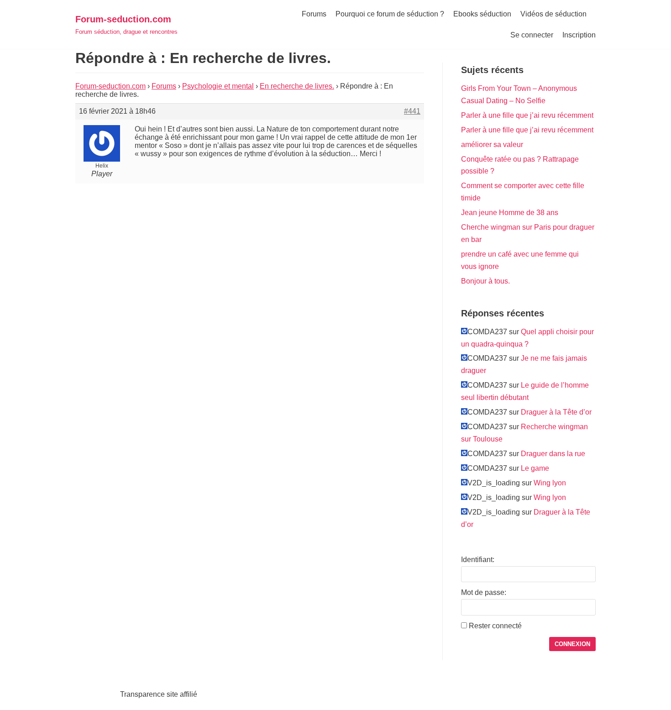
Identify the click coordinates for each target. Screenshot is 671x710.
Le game (535, 468)
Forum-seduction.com (110, 86)
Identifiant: (477, 559)
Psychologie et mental (218, 86)
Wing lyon (550, 483)
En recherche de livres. (297, 86)
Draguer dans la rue (553, 454)
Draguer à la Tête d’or (556, 412)
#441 (412, 111)
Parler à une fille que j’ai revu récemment (527, 115)
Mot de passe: (483, 592)
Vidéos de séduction (553, 14)
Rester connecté (495, 626)
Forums (314, 14)
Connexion (572, 644)
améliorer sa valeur (492, 144)
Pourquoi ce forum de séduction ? (390, 14)
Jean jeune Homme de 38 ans (509, 212)
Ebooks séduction (482, 14)
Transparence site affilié (158, 694)
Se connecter (531, 35)
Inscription (579, 35)
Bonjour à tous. (485, 281)
